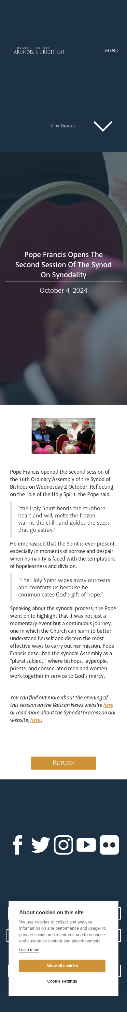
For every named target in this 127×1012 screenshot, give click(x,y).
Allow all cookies (62, 966)
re (35, 720)
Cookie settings (62, 981)
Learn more (29, 949)
